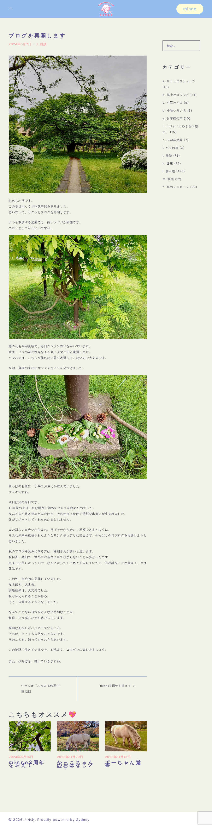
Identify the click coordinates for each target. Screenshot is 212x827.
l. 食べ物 (169, 171)
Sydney (83, 819)
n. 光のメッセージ (176, 187)
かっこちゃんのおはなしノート (75, 764)
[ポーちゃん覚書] (126, 736)
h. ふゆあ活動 (173, 139)
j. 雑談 (41, 44)
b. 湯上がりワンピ (176, 94)
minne (189, 8)
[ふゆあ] (106, 8)
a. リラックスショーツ (179, 81)
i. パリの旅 (171, 147)
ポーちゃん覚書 (123, 763)
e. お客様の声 (173, 118)
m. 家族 (168, 179)
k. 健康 (168, 163)
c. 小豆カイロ (173, 102)
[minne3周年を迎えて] (30, 736)
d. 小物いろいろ (174, 110)
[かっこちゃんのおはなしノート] (78, 736)
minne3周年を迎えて (115, 685)
